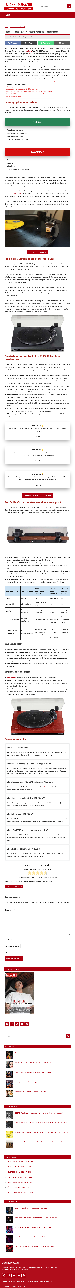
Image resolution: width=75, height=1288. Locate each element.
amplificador (17, 193)
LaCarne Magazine (23, 37)
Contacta (6, 1269)
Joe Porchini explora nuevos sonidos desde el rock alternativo (35, 1217)
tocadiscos (28, 51)
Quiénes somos (23, 1269)
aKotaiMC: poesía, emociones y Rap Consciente (30, 1208)
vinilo (30, 54)
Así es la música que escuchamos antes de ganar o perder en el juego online (40, 1122)
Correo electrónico (12, 946)
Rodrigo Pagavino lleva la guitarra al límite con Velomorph (34, 1246)
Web (6, 952)
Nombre (8, 940)
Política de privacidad (8, 1281)
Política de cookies (32, 1281)
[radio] (29, 873)
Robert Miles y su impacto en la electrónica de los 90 (32, 1072)
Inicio (6, 27)
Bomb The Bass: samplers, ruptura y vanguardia (30, 1091)
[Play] (37, 228)
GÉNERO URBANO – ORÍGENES (18, 1187)
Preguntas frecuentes (14, 96)
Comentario (10, 910)
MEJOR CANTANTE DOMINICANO (19, 1167)
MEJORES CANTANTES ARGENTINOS (20, 1162)
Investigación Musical (17, 27)
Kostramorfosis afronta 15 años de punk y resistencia (32, 1227)
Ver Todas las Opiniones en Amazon (37, 496)
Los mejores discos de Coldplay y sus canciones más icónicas (35, 1082)
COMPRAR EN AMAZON (37, 252)
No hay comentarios (37, 37)
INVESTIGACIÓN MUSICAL (14, 886)
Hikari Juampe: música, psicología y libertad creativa (32, 1237)
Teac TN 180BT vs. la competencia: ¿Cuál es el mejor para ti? (25, 94)
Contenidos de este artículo (16, 84)
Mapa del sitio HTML (46, 1281)
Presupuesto (12, 677)
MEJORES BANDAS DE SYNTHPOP (19, 1172)
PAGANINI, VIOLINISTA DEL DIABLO (19, 1177)
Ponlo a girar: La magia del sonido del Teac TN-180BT (23, 89)
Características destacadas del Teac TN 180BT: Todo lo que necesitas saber (30, 91)
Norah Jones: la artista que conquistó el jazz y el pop (32, 1062)
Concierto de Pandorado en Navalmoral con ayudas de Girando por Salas (39, 1142)
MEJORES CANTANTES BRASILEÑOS (20, 1192)
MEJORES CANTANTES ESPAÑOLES (19, 1182)
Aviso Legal (20, 1281)
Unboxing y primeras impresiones (17, 86)
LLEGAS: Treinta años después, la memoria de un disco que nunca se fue (39, 1113)
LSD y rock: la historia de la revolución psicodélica (31, 1053)
